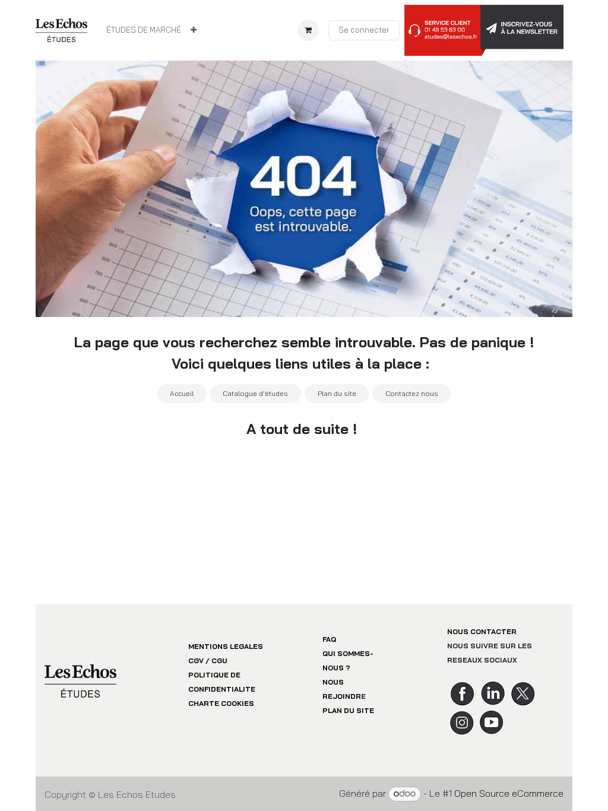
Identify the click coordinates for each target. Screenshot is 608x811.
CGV (196, 660)
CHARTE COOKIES (221, 703)
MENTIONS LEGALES (225, 646)
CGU (219, 660)
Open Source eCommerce (508, 793)
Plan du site (337, 393)
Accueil (182, 393)
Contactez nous (411, 393)
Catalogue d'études (255, 393)
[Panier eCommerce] (308, 30)
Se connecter (364, 29)
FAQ (329, 639)
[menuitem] (144, 30)
